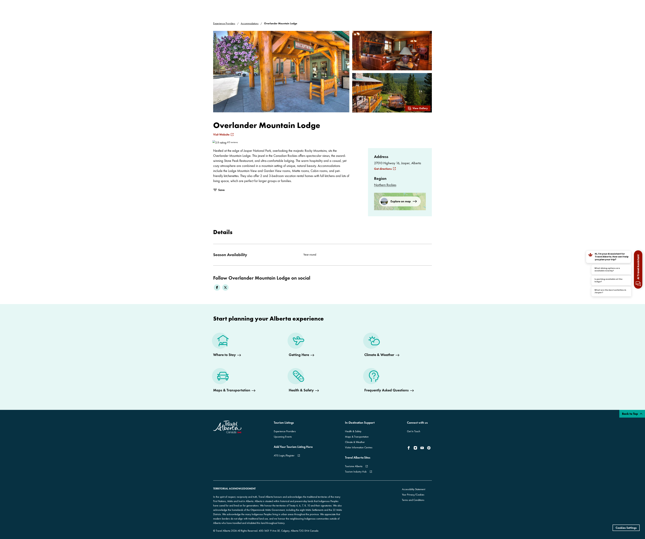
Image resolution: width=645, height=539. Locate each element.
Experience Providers (224, 23)
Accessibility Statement (413, 489)
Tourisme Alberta (353, 466)
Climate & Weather (355, 442)
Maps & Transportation (357, 436)
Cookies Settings (626, 528)
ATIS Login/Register (284, 455)
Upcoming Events (283, 436)
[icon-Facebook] (409, 448)
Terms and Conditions (413, 500)
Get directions (383, 169)
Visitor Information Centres (358, 447)
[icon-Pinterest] (429, 448)
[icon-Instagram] (415, 448)
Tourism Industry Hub (356, 471)
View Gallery (420, 108)
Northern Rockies (385, 185)
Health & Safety (353, 431)
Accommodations (250, 23)
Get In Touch (413, 431)
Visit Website (221, 134)
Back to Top (630, 414)
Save (221, 190)
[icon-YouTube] (422, 448)
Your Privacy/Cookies (413, 494)
